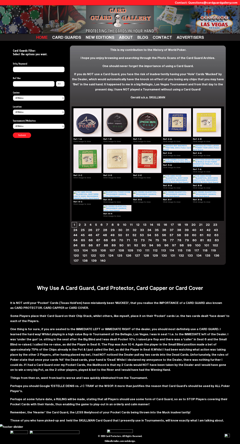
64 (75, 240)
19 (186, 224)
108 (121, 250)
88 (106, 245)
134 (199, 255)
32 (135, 229)
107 (112, 250)
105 (94, 250)
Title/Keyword (20, 63)
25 (83, 229)
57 (171, 235)
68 (106, 240)
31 (127, 229)
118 (205, 250)
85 (83, 245)
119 (213, 250)
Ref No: (17, 78)
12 (138, 224)
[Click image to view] (92, 141)
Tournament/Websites (24, 120)
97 (174, 245)
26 (90, 229)
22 (208, 224)
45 (83, 235)
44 (75, 235)
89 (114, 245)
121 (84, 255)
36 (164, 229)
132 (181, 255)
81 (202, 240)
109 (130, 250)
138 (85, 260)
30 (120, 229)
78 (179, 240)
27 (98, 229)
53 (142, 235)
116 (188, 250)
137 (76, 260)
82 (209, 240)
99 (189, 245)
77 (172, 240)
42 (208, 229)
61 (201, 235)
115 (180, 250)
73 (143, 240)
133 (190, 255)
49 (113, 235)
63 (216, 235)
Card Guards (66, 37)
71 (128, 240)
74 (150, 240)
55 (156, 235)
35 (157, 229)
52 (134, 235)
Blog (142, 37)
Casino (16, 92)
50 (120, 235)
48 (105, 235)
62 (209, 235)
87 (98, 245)
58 (179, 235)
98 (182, 245)
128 (146, 255)
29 (113, 229)
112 (155, 250)
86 (91, 245)
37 (172, 229)
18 (179, 224)
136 (216, 255)
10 (124, 224)
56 (164, 235)
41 (201, 229)
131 (172, 255)
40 (194, 229)
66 (91, 240)
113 (163, 250)
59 (186, 235)
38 (179, 229)
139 (94, 260)
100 (198, 245)
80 (194, 240)
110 (139, 250)
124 (110, 255)
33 (142, 229)
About (126, 37)
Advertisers (190, 37)
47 (97, 235)
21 (200, 224)
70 (121, 240)
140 (103, 260)
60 (194, 235)
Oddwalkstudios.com (114, 441)
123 (102, 255)
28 (105, 229)
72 (135, 240)
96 (166, 245)
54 (149, 235)
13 (144, 224)
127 (137, 255)
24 (75, 229)
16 (165, 224)
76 (164, 240)
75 (157, 240)
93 (144, 245)
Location (17, 106)
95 (159, 245)
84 (75, 245)
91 (129, 245)
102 (215, 245)
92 (136, 245)
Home (42, 37)
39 (187, 229)
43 (216, 229)
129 (155, 255)
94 (151, 245)
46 (90, 235)
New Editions (100, 37)
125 (119, 255)
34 (149, 229)
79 (187, 240)
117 (196, 250)
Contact (162, 37)
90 (121, 245)
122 (93, 255)
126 (128, 255)
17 (172, 224)
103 (76, 250)
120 (76, 255)
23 (215, 224)
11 (131, 224)
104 (85, 250)
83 (217, 240)
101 (206, 245)
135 (207, 255)
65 (83, 240)
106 (103, 250)
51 (127, 235)
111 (147, 250)
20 (194, 224)
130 (164, 255)
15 (158, 224)
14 (151, 224)
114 (171, 250)
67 (98, 240)
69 (113, 240)
